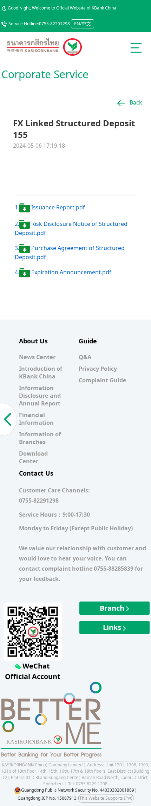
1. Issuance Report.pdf (50, 207)
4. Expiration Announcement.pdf (63, 272)
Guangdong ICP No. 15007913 (47, 798)
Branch (113, 608)
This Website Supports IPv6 (105, 798)
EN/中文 (82, 23)
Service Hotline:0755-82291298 (39, 24)
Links (113, 627)
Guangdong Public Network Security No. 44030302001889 (77, 790)
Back (135, 102)
